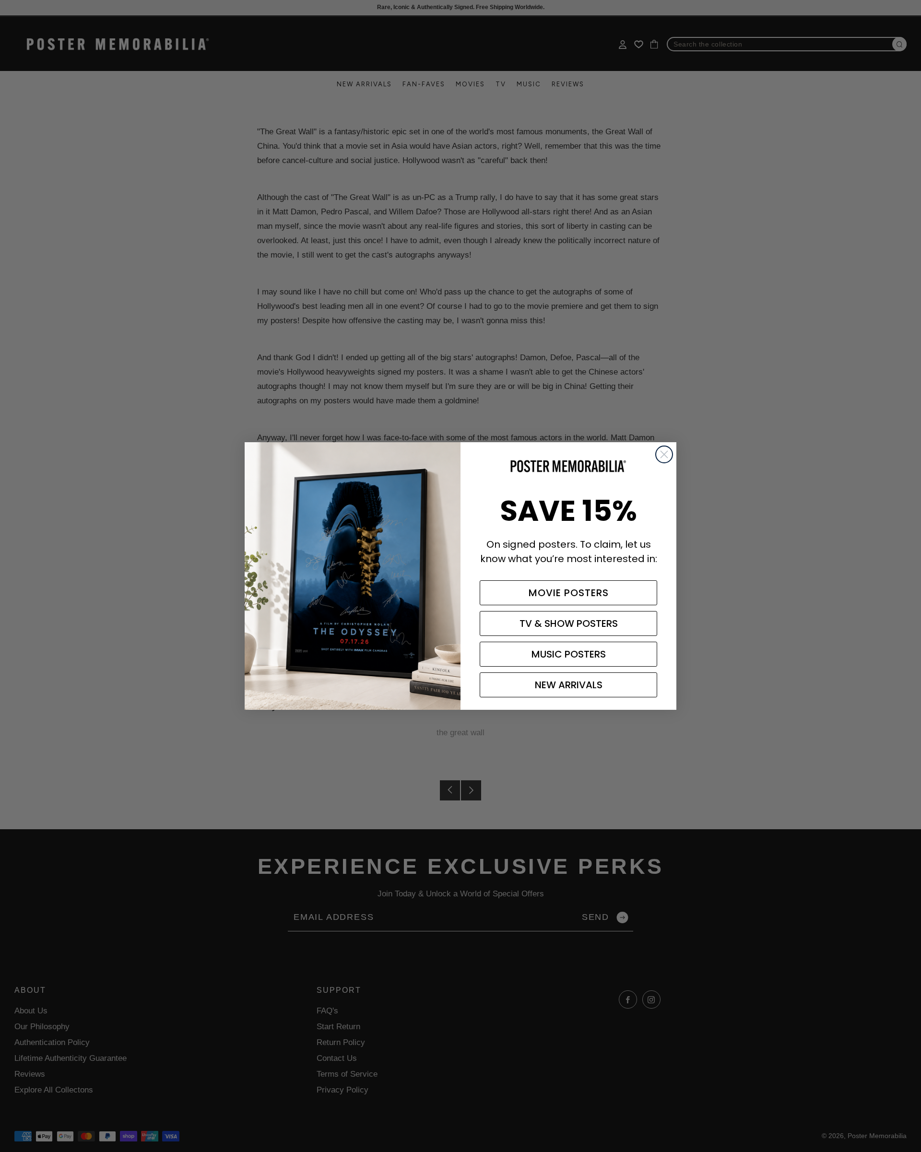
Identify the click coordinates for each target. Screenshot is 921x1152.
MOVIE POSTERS (569, 593)
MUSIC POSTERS (568, 654)
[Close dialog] (664, 454)
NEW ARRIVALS (568, 685)
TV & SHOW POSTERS (569, 623)
